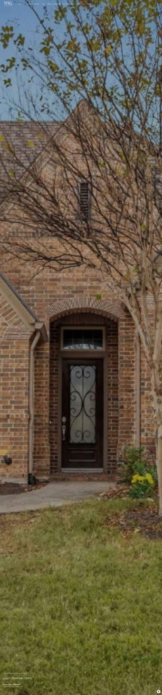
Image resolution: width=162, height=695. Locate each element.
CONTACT (80, 4)
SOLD (43, 4)
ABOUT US (21, 4)
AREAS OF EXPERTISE (54, 4)
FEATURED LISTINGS (32, 4)
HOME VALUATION (69, 4)
